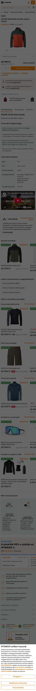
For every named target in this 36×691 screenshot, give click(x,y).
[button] (21, 667)
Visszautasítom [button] (18, 688)
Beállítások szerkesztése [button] (18, 683)
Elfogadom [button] (18, 677)
